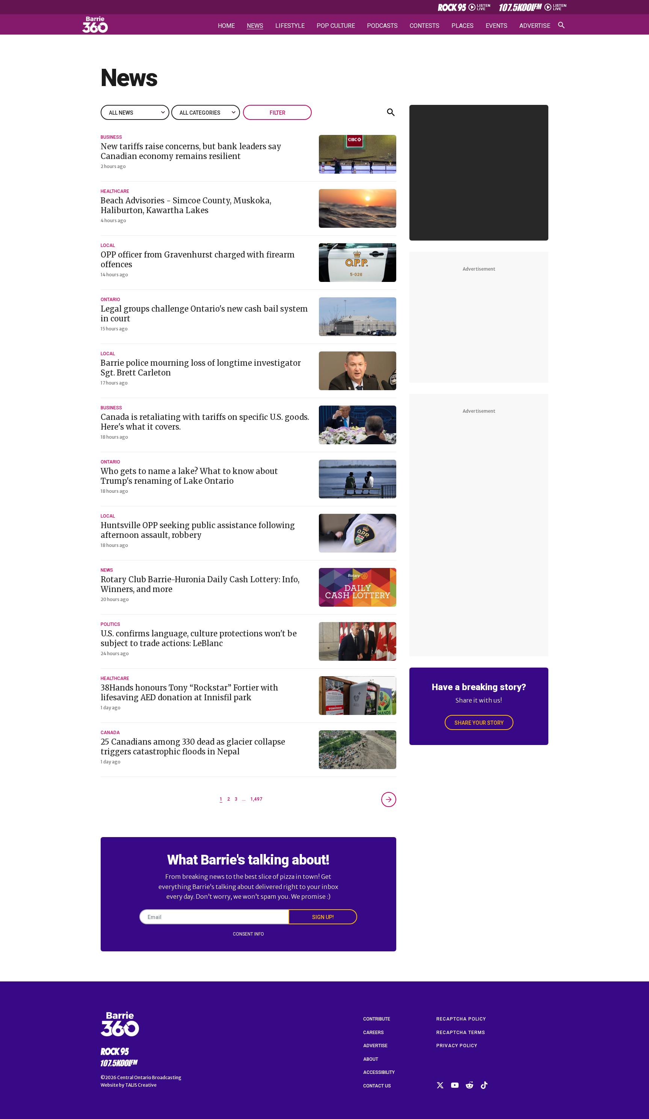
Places (462, 26)
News (255, 26)
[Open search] (561, 25)
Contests (424, 26)
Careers (373, 1032)
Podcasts (382, 26)
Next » (388, 799)
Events (496, 26)
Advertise (534, 26)
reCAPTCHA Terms (460, 1032)
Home (226, 26)
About (370, 1059)
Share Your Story (479, 723)
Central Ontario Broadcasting (149, 1077)
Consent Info (248, 934)
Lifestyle (290, 26)
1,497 (256, 799)
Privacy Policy (456, 1045)
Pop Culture (336, 26)
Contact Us (377, 1086)
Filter (277, 113)
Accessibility (379, 1072)
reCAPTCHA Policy (461, 1019)
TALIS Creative (141, 1085)
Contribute (376, 1019)
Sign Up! (323, 917)
